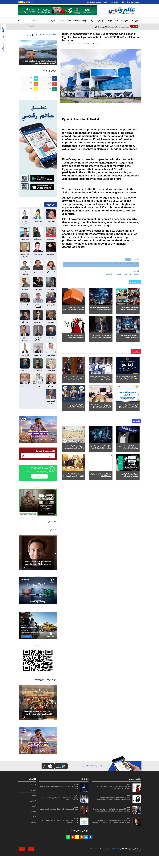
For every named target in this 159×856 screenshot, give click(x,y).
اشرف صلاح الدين (51, 401)
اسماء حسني (51, 271)
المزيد (53, 20)
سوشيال (101, 20)
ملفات (117, 20)
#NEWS (33, 817)
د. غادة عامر (51, 253)
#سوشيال (33, 801)
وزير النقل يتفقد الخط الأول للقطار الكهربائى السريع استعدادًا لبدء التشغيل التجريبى (100, 378)
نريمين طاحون (50, 370)
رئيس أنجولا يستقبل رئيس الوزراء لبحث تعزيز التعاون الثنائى (73, 377)
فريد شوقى (38, 221)
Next (55, 552)
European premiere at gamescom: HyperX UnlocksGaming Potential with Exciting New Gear (112, 798)
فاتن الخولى (51, 221)
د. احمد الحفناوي (25, 272)
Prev (20, 552)
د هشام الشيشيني (38, 305)
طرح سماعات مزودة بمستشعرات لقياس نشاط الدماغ (112, 27)
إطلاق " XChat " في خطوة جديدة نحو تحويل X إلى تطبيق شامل (100, 446)
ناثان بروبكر (37, 322)
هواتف (109, 20)
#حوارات (33, 822)
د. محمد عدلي (38, 271)
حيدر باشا (51, 337)
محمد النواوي (25, 238)
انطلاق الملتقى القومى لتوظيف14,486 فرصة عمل (75, 405)
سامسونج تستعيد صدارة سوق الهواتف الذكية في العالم (128, 446)
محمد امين (25, 370)
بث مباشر (61, 20)
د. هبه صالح (38, 253)
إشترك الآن (39, 476)
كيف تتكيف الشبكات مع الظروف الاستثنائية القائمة (100, 474)
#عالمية (34, 806)
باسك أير (25, 322)
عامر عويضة (38, 370)
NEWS (78, 20)
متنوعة (85, 20)
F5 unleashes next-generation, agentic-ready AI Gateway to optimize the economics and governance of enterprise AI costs (111, 822)
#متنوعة (33, 811)
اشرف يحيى (25, 354)
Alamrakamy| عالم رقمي (111, 848)
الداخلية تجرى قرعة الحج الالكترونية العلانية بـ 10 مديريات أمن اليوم (127, 377)
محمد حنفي (38, 238)
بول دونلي (38, 354)
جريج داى (51, 385)
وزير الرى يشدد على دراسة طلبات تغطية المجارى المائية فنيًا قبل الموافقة (101, 406)
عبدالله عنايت (51, 354)
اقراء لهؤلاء (50, 204)
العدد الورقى (4, 32)
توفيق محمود (51, 304)
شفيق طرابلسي (25, 338)
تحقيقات (125, 20)
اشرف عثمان (38, 289)
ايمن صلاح (50, 238)
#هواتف (33, 795)
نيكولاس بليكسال (38, 338)
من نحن (21, 849)
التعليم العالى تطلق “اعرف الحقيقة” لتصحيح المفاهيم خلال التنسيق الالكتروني (128, 406)
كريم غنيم (25, 289)
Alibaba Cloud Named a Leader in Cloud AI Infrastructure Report (129, 337)
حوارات (70, 20)
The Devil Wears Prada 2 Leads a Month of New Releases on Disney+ (75, 337)
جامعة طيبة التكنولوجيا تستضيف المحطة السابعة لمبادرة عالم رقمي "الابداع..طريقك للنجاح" (38, 713)
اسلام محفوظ (24, 304)
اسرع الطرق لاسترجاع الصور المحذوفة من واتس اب (129, 474)
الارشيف (4, 47)
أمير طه (96, 43)
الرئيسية (135, 20)
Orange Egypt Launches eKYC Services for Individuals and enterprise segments (73, 309)
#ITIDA (128, 259)
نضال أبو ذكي (38, 385)
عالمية (93, 20)
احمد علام (51, 322)
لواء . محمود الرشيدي (25, 255)
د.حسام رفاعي (25, 385)
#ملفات (33, 790)
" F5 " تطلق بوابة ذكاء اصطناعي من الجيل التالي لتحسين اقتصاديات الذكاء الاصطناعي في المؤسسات (38, 564)
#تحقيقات (33, 784)
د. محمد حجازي (50, 289)
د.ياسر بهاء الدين (25, 222)
